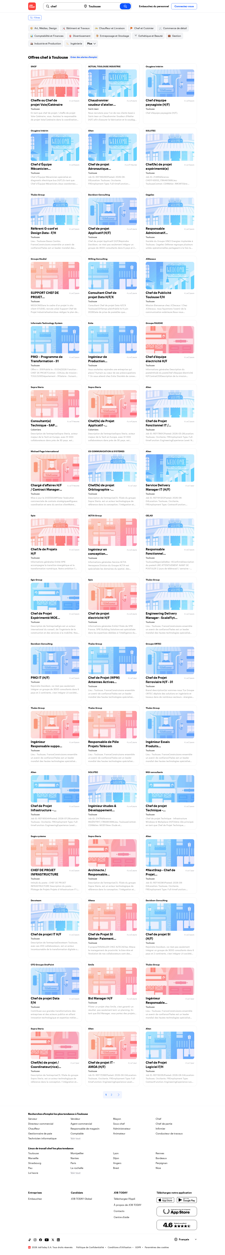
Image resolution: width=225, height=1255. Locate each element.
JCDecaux (151, 259)
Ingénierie (76, 43)
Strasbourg (34, 1163)
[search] (125, 6)
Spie (33, 515)
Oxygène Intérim (154, 66)
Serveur (32, 1118)
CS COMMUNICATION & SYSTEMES (106, 451)
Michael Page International (45, 451)
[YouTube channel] (47, 1239)
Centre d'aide (121, 1217)
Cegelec (150, 194)
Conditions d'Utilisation (119, 1247)
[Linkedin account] (58, 1239)
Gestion (176, 35)
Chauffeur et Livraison (112, 28)
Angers (117, 1163)
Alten (91, 130)
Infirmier (160, 1128)
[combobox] (65, 6)
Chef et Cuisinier (144, 28)
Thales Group (38, 194)
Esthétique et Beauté (151, 35)
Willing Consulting (97, 259)
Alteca (91, 900)
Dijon (116, 1158)
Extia (90, 323)
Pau (30, 1167)
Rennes (160, 1153)
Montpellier (77, 1153)
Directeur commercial (40, 1123)
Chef (158, 1118)
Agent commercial (81, 1123)
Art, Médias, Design (45, 28)
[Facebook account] (40, 1239)
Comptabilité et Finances (49, 35)
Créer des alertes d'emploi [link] (83, 57)
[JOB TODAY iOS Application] (165, 1200)
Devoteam (36, 900)
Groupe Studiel (39, 259)
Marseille (33, 1158)
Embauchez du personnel (154, 6)
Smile (91, 964)
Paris (73, 1163)
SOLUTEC (151, 130)
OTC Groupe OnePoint (42, 964)
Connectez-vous (184, 6)
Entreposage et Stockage (114, 35)
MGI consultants (154, 772)
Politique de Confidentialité (90, 1247)
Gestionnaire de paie (40, 1133)
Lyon (116, 1153)
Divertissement (81, 35)
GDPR (138, 1247)
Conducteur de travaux (169, 1133)
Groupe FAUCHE (154, 323)
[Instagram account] (35, 1239)
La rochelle (77, 1167)
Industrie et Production (47, 43)
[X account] (52, 1239)
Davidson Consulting (99, 194)
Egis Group (36, 579)
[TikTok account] (29, 1239)
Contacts (119, 1210)
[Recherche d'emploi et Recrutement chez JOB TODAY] (32, 6)
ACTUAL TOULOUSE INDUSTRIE (104, 66)
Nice (158, 1167)
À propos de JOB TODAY (127, 1204)
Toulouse (33, 1153)
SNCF (34, 66)
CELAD (149, 515)
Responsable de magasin (85, 1128)
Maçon (117, 1118)
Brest (116, 1167)
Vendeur (75, 1118)
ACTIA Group (95, 515)
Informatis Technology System (46, 323)
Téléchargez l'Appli (124, 1198)
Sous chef (119, 1123)
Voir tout (76, 1138)
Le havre (33, 1172)
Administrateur (122, 1128)
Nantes (75, 1158)
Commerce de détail (175, 28)
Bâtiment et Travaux (78, 28)
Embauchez (35, 1198)
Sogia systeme (38, 836)
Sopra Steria (37, 387)
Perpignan (161, 1163)
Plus (89, 43)
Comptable (77, 1133)
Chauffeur (34, 1128)
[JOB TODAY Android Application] (187, 1200)
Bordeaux (161, 1158)
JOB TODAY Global (81, 1198)
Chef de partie (164, 1123)
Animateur (119, 1133)
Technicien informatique (42, 1138)
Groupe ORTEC (153, 643)
